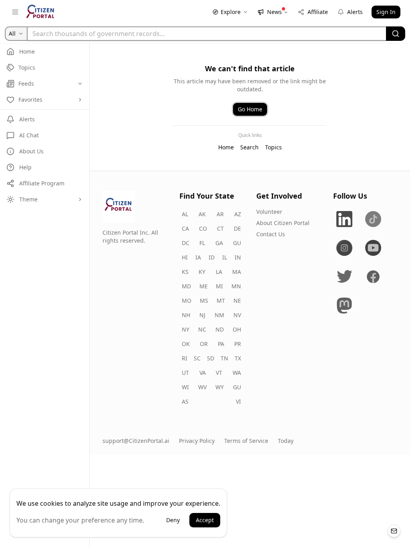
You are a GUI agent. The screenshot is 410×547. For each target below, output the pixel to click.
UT (185, 372)
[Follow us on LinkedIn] (344, 219)
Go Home (250, 109)
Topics (273, 147)
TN (224, 358)
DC (185, 243)
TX (238, 358)
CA (185, 228)
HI (185, 257)
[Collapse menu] (15, 12)
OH (237, 329)
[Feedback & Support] (394, 531)
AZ (237, 214)
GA (219, 243)
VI (238, 401)
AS (185, 401)
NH (186, 315)
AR (220, 214)
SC (197, 358)
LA (219, 272)
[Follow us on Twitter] (344, 276)
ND (219, 329)
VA (202, 372)
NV (237, 315)
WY (219, 387)
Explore (231, 12)
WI (185, 387)
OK (186, 344)
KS (185, 272)
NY (185, 329)
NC (202, 329)
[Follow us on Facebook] (373, 276)
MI (219, 286)
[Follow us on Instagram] (344, 248)
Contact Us (270, 234)
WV (202, 387)
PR (237, 344)
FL (202, 243)
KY (202, 272)
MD (186, 286)
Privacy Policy (197, 440)
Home (226, 147)
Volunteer (269, 211)
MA (236, 272)
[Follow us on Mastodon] (344, 305)
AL (185, 214)
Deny (173, 520)
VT (219, 372)
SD (210, 358)
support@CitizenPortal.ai (135, 440)
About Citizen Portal (283, 223)
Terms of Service (246, 440)
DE (237, 228)
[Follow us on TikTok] (373, 219)
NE (237, 300)
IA (198, 257)
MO (186, 300)
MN (236, 286)
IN (238, 257)
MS (204, 300)
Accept (205, 520)
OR (204, 344)
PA (221, 344)
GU (237, 243)
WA (237, 372)
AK (202, 214)
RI (184, 358)
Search (249, 147)
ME (203, 286)
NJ (202, 315)
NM (219, 315)
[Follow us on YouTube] (373, 248)
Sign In (386, 12)
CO (203, 228)
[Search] (395, 33)
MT (221, 300)
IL (224, 257)
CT (220, 228)
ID (212, 257)
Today (285, 440)
